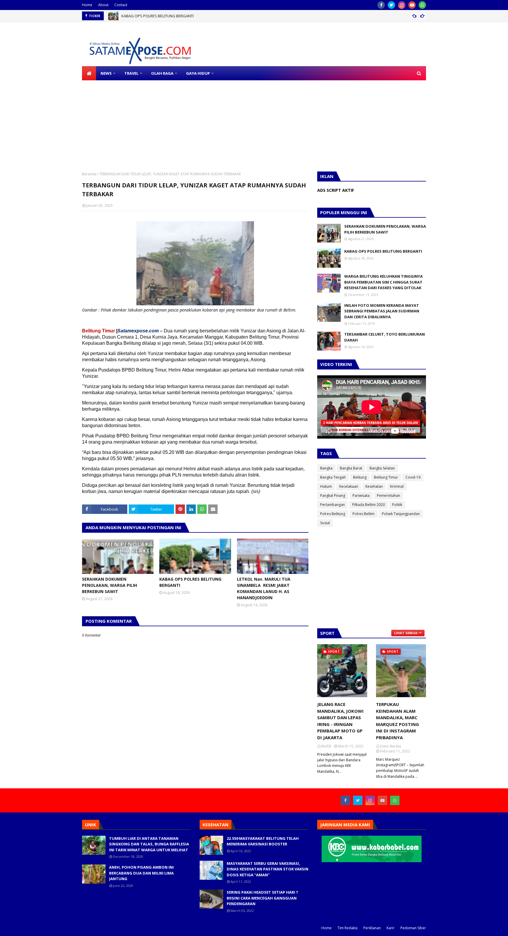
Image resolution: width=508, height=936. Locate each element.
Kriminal (397, 486)
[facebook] (381, 5)
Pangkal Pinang (332, 495)
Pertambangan (332, 504)
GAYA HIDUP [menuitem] (198, 73)
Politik (397, 504)
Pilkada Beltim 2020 (368, 504)
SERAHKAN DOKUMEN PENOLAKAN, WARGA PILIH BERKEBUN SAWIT (109, 585)
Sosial (325, 522)
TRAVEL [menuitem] (131, 73)
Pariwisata (361, 495)
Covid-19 (412, 477)
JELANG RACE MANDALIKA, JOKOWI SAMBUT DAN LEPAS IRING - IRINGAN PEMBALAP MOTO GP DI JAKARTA (340, 720)
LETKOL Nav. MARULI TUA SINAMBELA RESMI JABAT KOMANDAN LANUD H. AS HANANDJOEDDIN (203, 16)
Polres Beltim (363, 513)
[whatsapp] (422, 5)
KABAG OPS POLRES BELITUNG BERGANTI (190, 582)
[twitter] (391, 5)
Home (87, 4)
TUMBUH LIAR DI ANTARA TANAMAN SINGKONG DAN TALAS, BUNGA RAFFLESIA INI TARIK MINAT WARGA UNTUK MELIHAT (149, 844)
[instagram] (401, 5)
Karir (391, 927)
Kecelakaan (348, 486)
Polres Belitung (332, 513)
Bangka (326, 468)
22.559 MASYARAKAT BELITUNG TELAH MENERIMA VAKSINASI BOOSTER (263, 841)
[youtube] (412, 5)
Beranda (89, 173)
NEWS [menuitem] (106, 73)
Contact (120, 4)
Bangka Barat (351, 468)
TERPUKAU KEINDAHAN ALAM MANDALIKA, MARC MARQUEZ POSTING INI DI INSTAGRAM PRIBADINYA (397, 720)
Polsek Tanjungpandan (401, 513)
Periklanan (372, 927)
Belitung (360, 477)
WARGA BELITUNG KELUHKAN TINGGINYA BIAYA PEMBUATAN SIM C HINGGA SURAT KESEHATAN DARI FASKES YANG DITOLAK (383, 282)
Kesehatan (374, 486)
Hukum (326, 486)
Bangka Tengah (333, 477)
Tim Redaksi (347, 927)
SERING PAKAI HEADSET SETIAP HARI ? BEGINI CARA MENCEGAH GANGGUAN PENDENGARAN (262, 898)
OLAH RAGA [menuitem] (162, 73)
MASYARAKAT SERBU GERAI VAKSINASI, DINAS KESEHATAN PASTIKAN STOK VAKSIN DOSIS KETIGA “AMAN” (267, 869)
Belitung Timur (386, 477)
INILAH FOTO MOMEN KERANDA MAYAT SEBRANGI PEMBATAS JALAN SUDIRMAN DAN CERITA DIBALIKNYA (381, 311)
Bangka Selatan (382, 468)
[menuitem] (89, 73)
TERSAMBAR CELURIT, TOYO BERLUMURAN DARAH (384, 337)
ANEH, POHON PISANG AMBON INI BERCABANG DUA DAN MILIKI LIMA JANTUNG (141, 873)
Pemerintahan (388, 495)
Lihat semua (405, 633)
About (103, 4)
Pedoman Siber (413, 927)
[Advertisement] (176, 121)
